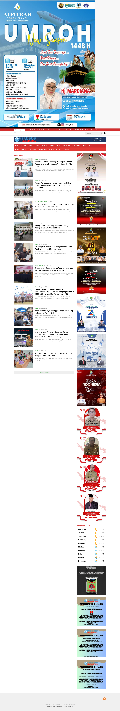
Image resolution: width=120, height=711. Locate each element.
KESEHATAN (66, 145)
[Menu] (15, 133)
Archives (58, 149)
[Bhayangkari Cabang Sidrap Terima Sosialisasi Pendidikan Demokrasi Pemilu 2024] (23, 274)
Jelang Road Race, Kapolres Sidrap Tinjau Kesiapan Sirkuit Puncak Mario (52, 226)
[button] (101, 133)
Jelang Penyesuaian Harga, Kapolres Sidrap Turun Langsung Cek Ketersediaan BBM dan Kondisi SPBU (53, 185)
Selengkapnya (44, 372)
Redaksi (58, 704)
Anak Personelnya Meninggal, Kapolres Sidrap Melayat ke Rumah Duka (54, 312)
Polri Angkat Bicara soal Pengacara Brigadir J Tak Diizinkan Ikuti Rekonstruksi (54, 248)
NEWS (17, 145)
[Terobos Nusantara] (25, 139)
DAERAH (51, 145)
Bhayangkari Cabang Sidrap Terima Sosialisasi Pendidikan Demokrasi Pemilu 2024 (54, 269)
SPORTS (91, 145)
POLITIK (30, 145)
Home (17, 149)
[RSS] (104, 699)
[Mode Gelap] (105, 133)
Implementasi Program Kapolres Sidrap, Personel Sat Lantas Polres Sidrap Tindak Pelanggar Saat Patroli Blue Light (52, 334)
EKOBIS (37, 145)
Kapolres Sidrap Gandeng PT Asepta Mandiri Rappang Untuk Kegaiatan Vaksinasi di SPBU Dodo (53, 164)
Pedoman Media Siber (68, 704)
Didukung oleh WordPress (54, 706)
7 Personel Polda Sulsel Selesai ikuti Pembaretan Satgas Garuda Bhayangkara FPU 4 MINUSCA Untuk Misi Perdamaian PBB (54, 291)
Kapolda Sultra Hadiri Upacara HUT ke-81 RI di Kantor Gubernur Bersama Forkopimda (43, 130)
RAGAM (58, 145)
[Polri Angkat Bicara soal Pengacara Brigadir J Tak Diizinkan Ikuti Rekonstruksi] (23, 252)
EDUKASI (44, 145)
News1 (36, 159)
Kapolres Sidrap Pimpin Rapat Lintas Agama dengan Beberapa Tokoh (53, 354)
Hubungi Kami (50, 704)
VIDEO (84, 145)
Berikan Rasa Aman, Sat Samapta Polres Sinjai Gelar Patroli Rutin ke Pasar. (54, 205)
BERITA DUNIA (76, 145)
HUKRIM (23, 145)
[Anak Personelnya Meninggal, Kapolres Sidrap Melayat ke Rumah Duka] (23, 316)
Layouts (23, 149)
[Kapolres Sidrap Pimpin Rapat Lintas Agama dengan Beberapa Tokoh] (23, 359)
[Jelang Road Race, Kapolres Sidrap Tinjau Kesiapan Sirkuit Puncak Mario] (23, 231)
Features (32, 149)
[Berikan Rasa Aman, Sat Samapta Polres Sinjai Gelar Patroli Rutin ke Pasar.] (23, 210)
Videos (67, 149)
